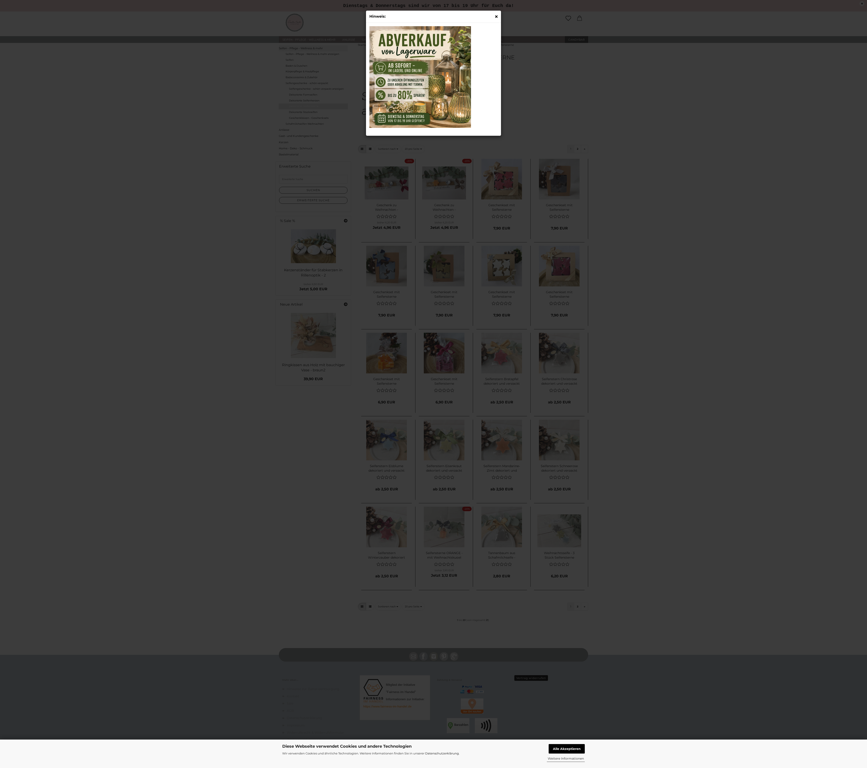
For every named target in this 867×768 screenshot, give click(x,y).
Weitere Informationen (566, 758)
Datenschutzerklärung (442, 753)
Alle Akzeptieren (567, 749)
